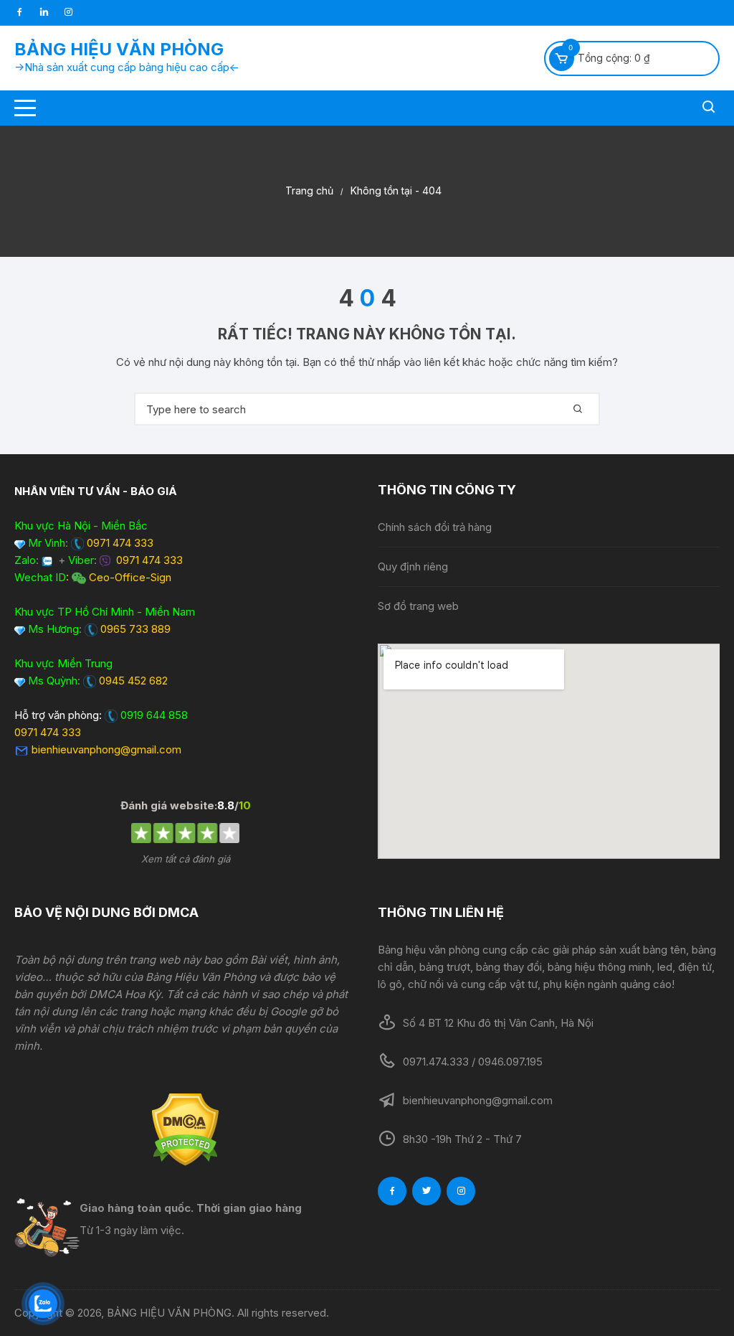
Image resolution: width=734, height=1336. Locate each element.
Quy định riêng (413, 566)
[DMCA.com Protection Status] (185, 1129)
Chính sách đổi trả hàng (435, 527)
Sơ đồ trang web (418, 606)
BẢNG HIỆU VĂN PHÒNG (119, 49)
